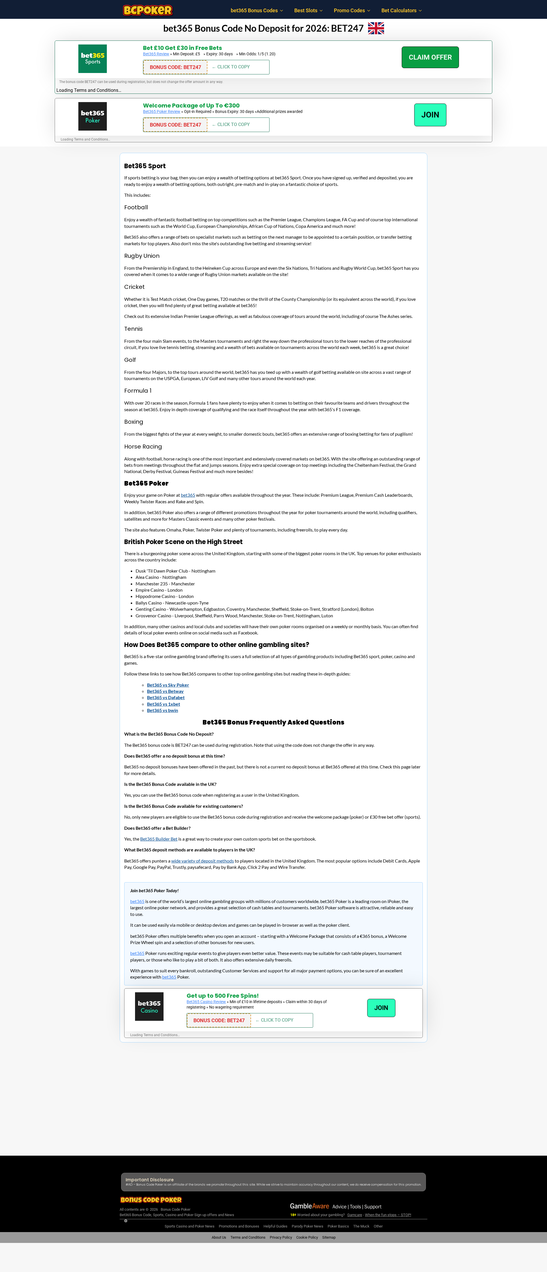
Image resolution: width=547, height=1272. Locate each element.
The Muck (361, 1226)
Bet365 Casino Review (206, 1001)
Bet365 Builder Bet (158, 838)
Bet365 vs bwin (162, 710)
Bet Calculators (399, 10)
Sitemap (329, 1237)
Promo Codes (349, 10)
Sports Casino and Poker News (190, 1226)
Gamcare (354, 1215)
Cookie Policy (307, 1237)
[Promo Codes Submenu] (370, 10)
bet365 (188, 495)
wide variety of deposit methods (202, 860)
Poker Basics (338, 1226)
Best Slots (305, 10)
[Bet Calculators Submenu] (422, 10)
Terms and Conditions (248, 1237)
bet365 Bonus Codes (254, 10)
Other (378, 1226)
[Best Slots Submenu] (322, 10)
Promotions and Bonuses (239, 1226)
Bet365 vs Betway (165, 691)
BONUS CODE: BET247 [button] (175, 67)
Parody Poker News (307, 1226)
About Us (219, 1237)
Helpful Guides (275, 1226)
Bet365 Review (156, 54)
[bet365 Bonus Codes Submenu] (283, 10)
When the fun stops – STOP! (388, 1215)
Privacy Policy (281, 1237)
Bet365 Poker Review (161, 111)
